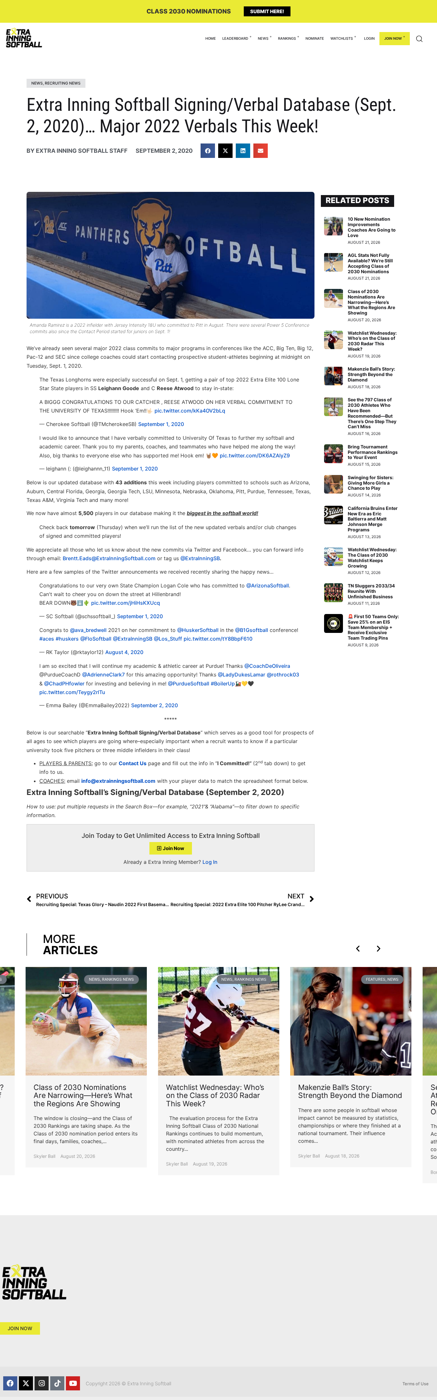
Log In (210, 862)
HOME (210, 38)
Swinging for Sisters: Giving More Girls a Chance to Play (370, 483)
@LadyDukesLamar (241, 674)
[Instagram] (42, 1383)
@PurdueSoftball (188, 683)
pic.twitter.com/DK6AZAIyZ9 (255, 455)
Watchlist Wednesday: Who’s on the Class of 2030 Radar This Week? (372, 341)
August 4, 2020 (124, 652)
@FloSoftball (95, 638)
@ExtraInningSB (200, 558)
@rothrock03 (283, 674)
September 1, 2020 (161, 424)
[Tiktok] (57, 1383)
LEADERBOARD (235, 38)
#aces (46, 638)
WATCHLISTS (341, 38)
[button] (208, 150)
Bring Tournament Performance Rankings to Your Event (373, 452)
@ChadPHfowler (64, 683)
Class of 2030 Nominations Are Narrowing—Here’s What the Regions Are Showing (371, 302)
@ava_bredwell (88, 630)
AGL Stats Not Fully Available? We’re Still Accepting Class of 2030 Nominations (370, 263)
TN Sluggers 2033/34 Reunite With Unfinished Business (371, 591)
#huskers (67, 638)
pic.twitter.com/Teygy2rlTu (72, 692)
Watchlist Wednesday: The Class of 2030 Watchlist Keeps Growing (372, 557)
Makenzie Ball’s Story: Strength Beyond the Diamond (371, 374)
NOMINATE (315, 38)
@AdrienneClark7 (103, 674)
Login (369, 38)
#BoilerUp (223, 683)
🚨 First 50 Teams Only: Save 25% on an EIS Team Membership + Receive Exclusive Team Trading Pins (373, 627)
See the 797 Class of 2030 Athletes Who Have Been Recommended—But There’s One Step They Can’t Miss (372, 413)
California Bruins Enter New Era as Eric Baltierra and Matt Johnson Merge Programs (373, 518)
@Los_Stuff (168, 638)
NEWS (263, 38)
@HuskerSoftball (198, 630)
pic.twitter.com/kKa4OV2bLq (190, 410)
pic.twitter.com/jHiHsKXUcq (125, 603)
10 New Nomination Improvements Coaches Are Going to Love (372, 227)
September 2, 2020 (154, 705)
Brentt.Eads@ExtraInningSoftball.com (109, 558)
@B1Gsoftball (251, 630)
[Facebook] (10, 1383)
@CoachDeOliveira (267, 666)
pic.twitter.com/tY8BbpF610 (218, 638)
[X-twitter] (26, 1383)
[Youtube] (73, 1383)
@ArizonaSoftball (267, 585)
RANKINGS (287, 38)
